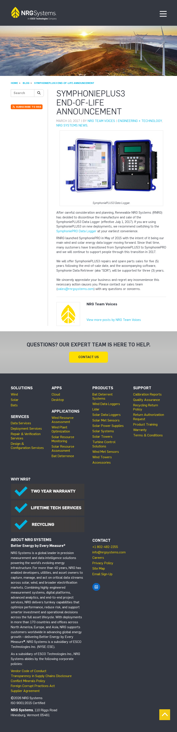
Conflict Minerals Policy (28, 681)
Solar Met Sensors (106, 420)
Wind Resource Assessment (63, 420)
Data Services (21, 423)
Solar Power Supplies (108, 426)
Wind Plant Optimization (61, 429)
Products (102, 388)
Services (20, 416)
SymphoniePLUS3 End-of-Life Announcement (64, 83)
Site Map (98, 568)
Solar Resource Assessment (63, 448)
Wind (14, 394)
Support (142, 388)
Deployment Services (26, 428)
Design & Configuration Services (27, 446)
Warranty (140, 430)
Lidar (96, 409)
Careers (98, 558)
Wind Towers (102, 457)
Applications (65, 411)
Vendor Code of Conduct (28, 671)
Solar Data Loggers (106, 415)
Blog (26, 83)
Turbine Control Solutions (103, 444)
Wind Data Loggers (106, 404)
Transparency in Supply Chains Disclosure (41, 676)
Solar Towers (102, 436)
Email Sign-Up (102, 574)
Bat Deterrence (63, 456)
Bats (14, 405)
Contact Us (88, 357)
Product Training (145, 424)
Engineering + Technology (140, 121)
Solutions (22, 388)
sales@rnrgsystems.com (75, 289)
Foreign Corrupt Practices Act (33, 686)
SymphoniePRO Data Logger (76, 231)
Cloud (56, 394)
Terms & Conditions (148, 435)
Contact (101, 540)
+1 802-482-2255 (105, 547)
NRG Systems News (71, 125)
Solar (15, 400)
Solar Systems (103, 431)
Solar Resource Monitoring (63, 439)
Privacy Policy (102, 563)
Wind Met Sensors (105, 452)
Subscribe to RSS (28, 106)
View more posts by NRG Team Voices (114, 320)
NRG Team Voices (101, 121)
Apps (57, 388)
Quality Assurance (146, 400)
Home (14, 83)
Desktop (58, 400)
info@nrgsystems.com (109, 552)
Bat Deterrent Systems (102, 396)
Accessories (101, 462)
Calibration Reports (147, 394)
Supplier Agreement (25, 691)
